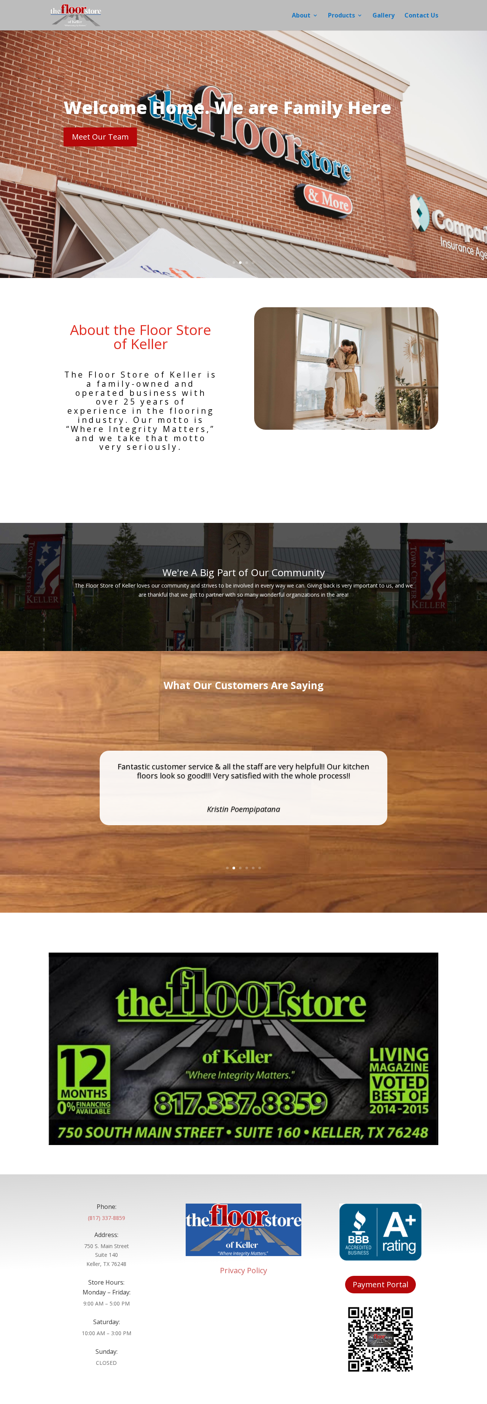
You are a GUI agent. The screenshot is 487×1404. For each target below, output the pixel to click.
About (301, 16)
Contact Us (421, 16)
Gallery (383, 16)
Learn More (141, 469)
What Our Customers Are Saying (243, 686)
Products (341, 16)
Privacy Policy (243, 1270)
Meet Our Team (100, 137)
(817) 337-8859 (106, 1217)
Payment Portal (380, 1284)
